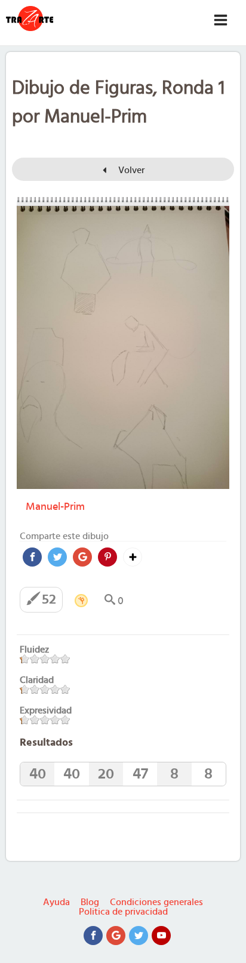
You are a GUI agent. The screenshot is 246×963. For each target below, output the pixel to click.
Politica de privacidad (123, 911)
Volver (130, 170)
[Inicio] (30, 18)
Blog (90, 902)
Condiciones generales (156, 902)
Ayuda (56, 902)
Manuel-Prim (55, 507)
